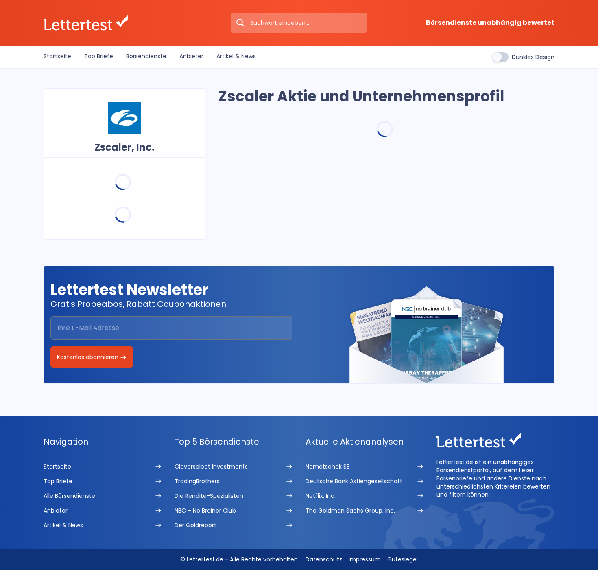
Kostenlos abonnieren (88, 357)
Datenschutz (324, 559)
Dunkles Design (533, 57)
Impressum (365, 559)
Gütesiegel (402, 559)
